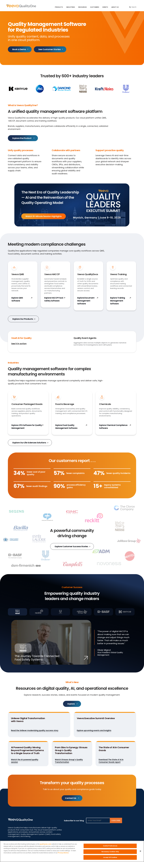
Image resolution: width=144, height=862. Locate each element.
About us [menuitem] (115, 7)
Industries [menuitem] (70, 7)
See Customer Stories (49, 49)
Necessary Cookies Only (110, 851)
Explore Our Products (22, 319)
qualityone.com (45, 844)
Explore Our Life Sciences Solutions (29, 442)
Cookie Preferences (110, 846)
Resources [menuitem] (82, 7)
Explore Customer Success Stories (71, 546)
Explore (71, 703)
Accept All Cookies (110, 857)
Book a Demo (19, 49)
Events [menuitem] (105, 7)
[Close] (140, 851)
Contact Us (70, 798)
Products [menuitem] (59, 7)
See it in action (19, 343)
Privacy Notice (63, 853)
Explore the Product (22, 138)
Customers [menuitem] (94, 7)
